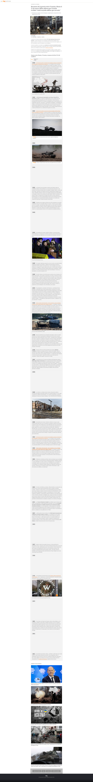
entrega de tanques (49, 47)
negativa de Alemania (43, 659)
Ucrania (48, 771)
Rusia (43, 771)
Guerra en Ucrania (36, 771)
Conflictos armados (56, 771)
